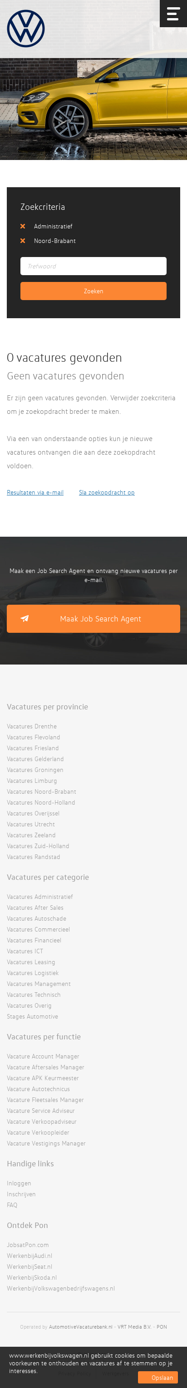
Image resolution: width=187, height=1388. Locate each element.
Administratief (53, 226)
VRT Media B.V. (135, 1326)
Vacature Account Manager (43, 1056)
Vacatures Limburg (32, 780)
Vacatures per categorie (48, 877)
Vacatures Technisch (34, 994)
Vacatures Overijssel (33, 813)
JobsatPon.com (28, 1244)
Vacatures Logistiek (33, 972)
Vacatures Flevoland (33, 737)
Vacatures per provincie (47, 706)
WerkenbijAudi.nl (29, 1255)
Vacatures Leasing (31, 962)
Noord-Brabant (55, 240)
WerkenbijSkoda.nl (32, 1277)
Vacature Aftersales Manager (45, 1067)
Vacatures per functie (44, 1036)
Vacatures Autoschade (36, 918)
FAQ (12, 1204)
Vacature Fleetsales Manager (45, 1099)
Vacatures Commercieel (38, 929)
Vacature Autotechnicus (38, 1088)
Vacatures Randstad (33, 856)
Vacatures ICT (25, 951)
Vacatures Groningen (35, 769)
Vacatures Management (39, 983)
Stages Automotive (32, 1016)
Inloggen (19, 1183)
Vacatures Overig (29, 1005)
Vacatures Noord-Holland (41, 802)
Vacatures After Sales (35, 907)
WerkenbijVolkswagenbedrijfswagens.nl (61, 1288)
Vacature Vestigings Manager (46, 1143)
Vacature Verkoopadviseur (42, 1121)
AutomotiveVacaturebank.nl (81, 1326)
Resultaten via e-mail (35, 492)
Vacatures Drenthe (32, 726)
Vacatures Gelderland (35, 758)
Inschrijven (21, 1194)
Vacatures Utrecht (31, 824)
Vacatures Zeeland (31, 835)
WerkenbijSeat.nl (29, 1266)
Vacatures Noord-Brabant (41, 791)
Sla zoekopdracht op (107, 492)
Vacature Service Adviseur (41, 1110)
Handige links (30, 1163)
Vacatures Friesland (33, 748)
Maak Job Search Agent (100, 618)
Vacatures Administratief (40, 896)
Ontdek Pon (27, 1225)
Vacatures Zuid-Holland (38, 845)
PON (162, 1326)
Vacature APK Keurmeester (43, 1078)
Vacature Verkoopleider (38, 1132)
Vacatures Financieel (34, 940)
